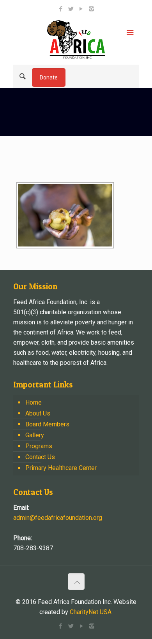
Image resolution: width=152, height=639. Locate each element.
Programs (38, 446)
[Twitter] (71, 8)
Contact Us (40, 457)
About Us (37, 413)
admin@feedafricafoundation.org (57, 517)
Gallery (34, 435)
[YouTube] (81, 8)
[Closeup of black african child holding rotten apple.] (65, 215)
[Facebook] (61, 8)
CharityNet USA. (91, 612)
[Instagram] (91, 8)
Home (33, 402)
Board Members (47, 424)
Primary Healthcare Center (61, 468)
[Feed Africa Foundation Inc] (76, 39)
